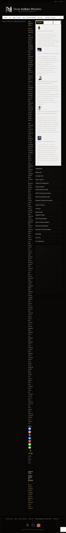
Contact (61, 1)
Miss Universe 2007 (31, 23)
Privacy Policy (9, 519)
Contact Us (56, 519)
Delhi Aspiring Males (41, 218)
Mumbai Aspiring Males (41, 226)
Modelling (38, 234)
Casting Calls (39, 176)
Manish (30, 28)
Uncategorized (39, 241)
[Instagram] (29, 431)
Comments (48, 22)
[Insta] (38, 528)
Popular (39, 22)
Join (10, 17)
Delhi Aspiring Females (41, 189)
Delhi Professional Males (42, 222)
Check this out (39, 179)
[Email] (29, 447)
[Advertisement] (46, 269)
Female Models (39, 187)
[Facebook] (29, 428)
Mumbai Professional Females (43, 200)
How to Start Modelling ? (29, 17)
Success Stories (23, 519)
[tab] (39, 22)
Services (40, 17)
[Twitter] (27, 528)
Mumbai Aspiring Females (42, 197)
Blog (16, 519)
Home (5, 17)
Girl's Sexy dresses (30, 506)
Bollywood (10, 21)
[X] (29, 435)
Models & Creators (50, 17)
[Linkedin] (29, 438)
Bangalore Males (40, 215)
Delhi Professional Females (43, 193)
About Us (31, 519)
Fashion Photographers (42, 183)
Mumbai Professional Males (43, 229)
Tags (55, 22)
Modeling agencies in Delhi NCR (43, 519)
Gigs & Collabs (17, 17)
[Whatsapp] (29, 444)
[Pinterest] (29, 441)
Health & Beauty (40, 205)
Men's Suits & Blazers (30, 496)
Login (55, 1)
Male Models (39, 212)
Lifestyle (37, 208)
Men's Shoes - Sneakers (30, 487)
